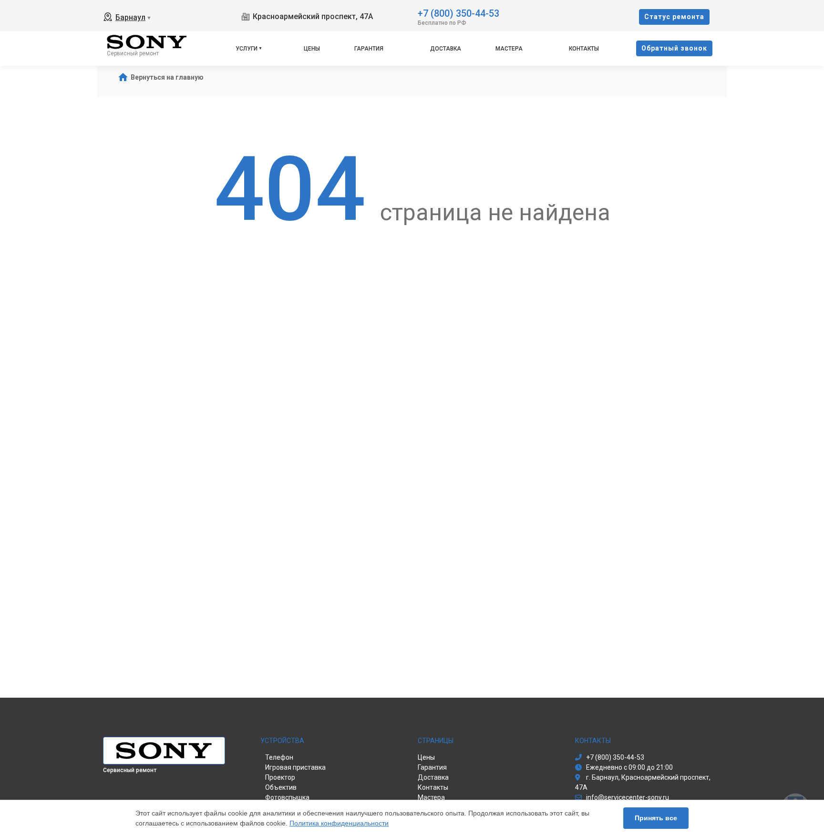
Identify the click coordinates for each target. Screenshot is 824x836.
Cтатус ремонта (674, 17)
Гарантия (368, 48)
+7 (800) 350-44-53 (458, 13)
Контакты (584, 48)
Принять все (656, 818)
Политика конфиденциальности (339, 823)
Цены (312, 48)
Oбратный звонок (674, 48)
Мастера (509, 48)
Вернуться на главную (167, 77)
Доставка (445, 48)
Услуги (247, 48)
